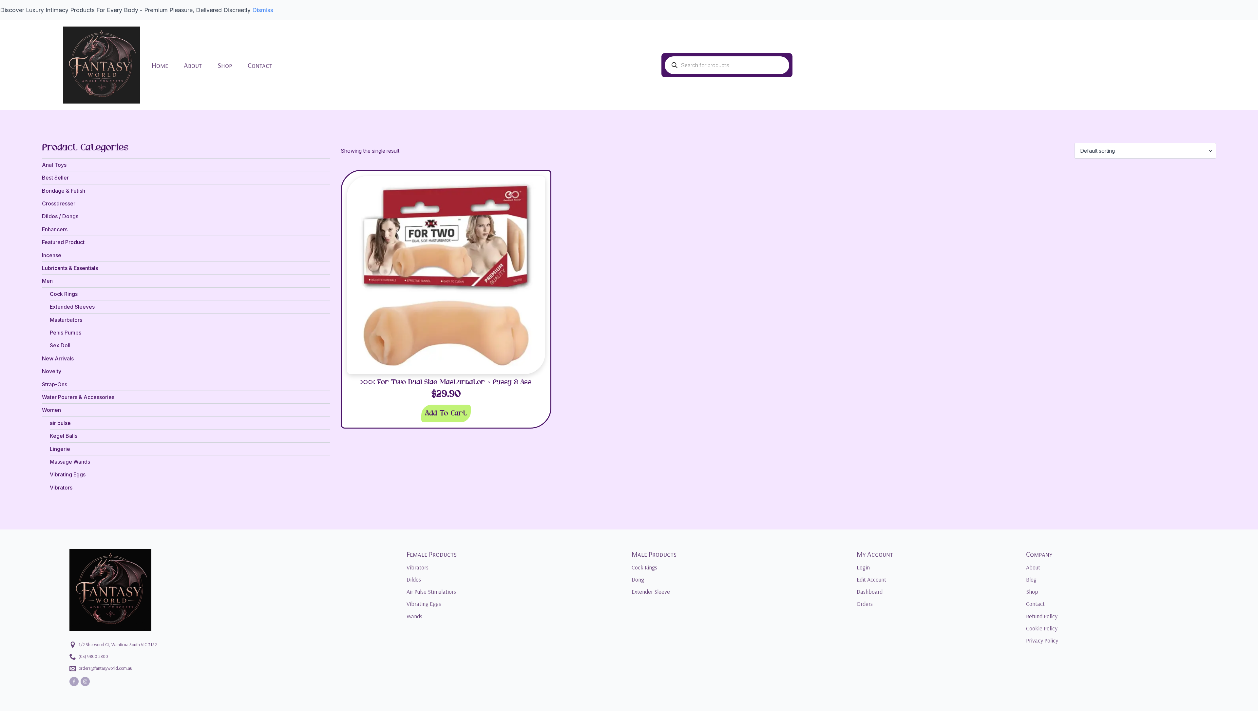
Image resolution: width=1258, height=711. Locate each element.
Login (863, 567)
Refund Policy (1042, 616)
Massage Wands (70, 461)
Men (47, 281)
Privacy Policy (1042, 640)
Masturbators (66, 320)
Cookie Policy (1042, 628)
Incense (51, 255)
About (193, 65)
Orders (865, 603)
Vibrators (61, 487)
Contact (260, 65)
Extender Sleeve (651, 591)
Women (51, 410)
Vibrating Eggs (68, 474)
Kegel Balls (63, 435)
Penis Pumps (65, 332)
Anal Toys (54, 165)
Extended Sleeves (72, 306)
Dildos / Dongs (60, 216)
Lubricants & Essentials (70, 268)
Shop (225, 65)
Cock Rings (64, 294)
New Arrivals (58, 358)
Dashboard (870, 591)
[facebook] (74, 681)
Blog (1031, 579)
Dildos (414, 579)
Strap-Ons (54, 384)
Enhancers (54, 229)
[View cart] (1186, 65)
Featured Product (63, 242)
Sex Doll (60, 345)
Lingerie (60, 449)
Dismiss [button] (262, 10)
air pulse (60, 423)
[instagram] (85, 681)
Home (160, 65)
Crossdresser (58, 203)
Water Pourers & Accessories (78, 397)
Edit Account (871, 579)
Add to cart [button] (446, 413)
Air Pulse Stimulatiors (431, 591)
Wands (414, 616)
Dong (638, 579)
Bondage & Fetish (63, 190)
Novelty (51, 371)
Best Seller (55, 177)
